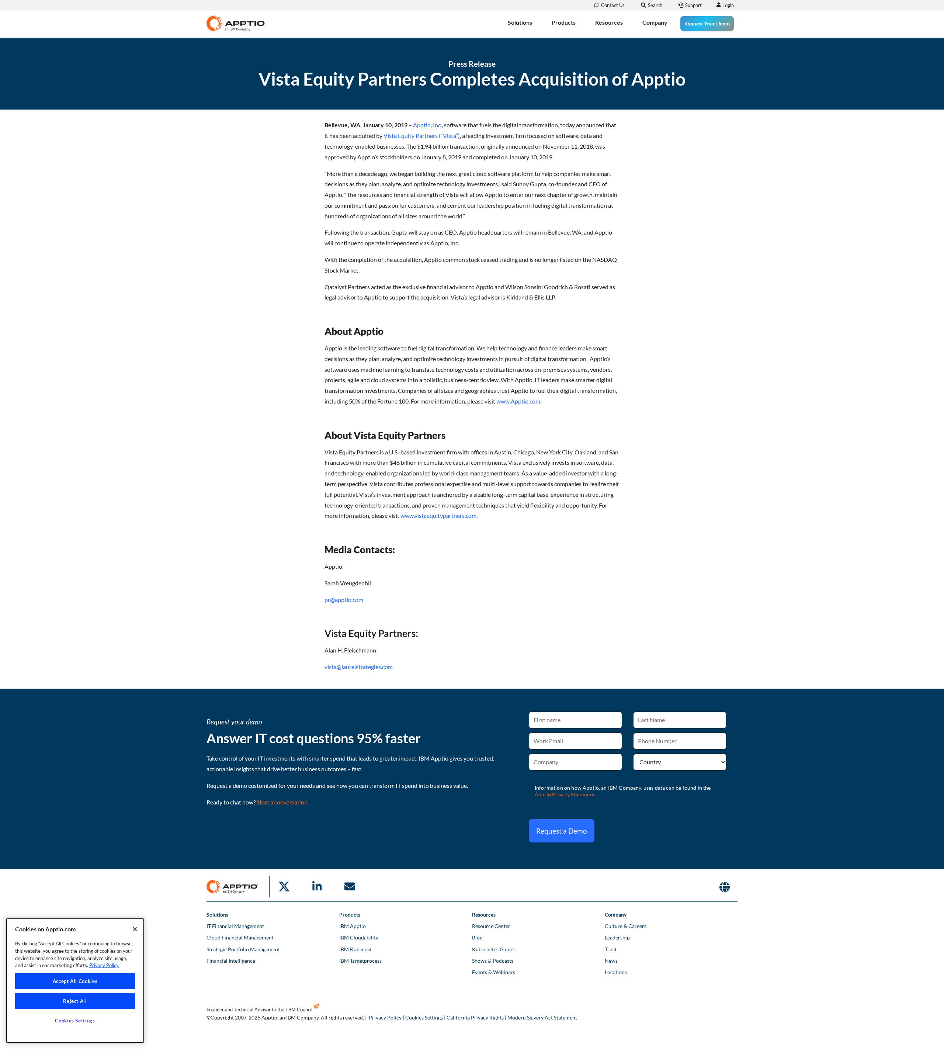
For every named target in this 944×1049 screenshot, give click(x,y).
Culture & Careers (625, 926)
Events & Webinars (493, 972)
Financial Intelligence (230, 961)
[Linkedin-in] (316, 886)
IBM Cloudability (358, 937)
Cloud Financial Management (240, 937)
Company (654, 22)
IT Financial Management (235, 926)
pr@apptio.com (343, 599)
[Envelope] (349, 886)
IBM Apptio (352, 926)
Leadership (617, 937)
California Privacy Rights (475, 1017)
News (611, 961)
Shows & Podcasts (492, 961)
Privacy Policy (385, 1017)
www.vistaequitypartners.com (438, 515)
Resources (609, 22)
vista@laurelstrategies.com (358, 666)
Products (564, 22)
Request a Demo (561, 831)
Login (728, 5)
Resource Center (491, 926)
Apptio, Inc (427, 124)
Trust (611, 949)
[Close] (135, 929)
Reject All (75, 1001)
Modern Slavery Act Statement (542, 1017)
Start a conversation (282, 802)
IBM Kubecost (355, 949)
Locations (616, 972)
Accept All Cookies (75, 981)
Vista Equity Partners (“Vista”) (422, 135)
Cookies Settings (424, 1017)
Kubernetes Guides (494, 949)
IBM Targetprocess (360, 961)
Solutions (520, 22)
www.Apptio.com (518, 401)
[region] (75, 980)
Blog (477, 937)
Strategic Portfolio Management (243, 949)
